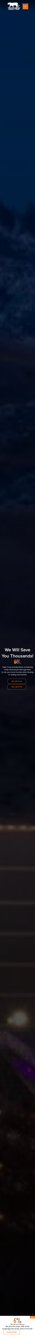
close (32, 1317)
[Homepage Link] (14, 6)
